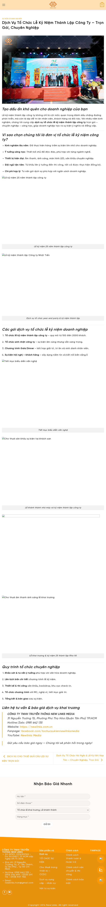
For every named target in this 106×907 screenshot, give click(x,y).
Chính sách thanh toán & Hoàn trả (73, 858)
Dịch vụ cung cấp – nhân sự (47, 881)
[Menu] (4, 4)
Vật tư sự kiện (47, 888)
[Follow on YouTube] (9, 892)
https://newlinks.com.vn (36, 727)
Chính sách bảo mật (75, 881)
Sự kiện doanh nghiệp (12, 19)
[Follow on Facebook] (4, 892)
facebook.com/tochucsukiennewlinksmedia (50, 731)
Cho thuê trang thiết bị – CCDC (48, 871)
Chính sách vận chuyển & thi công (75, 871)
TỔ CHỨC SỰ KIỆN (46, 860)
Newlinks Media (31, 735)
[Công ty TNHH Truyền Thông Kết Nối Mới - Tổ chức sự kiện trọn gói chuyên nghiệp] (53, 5)
